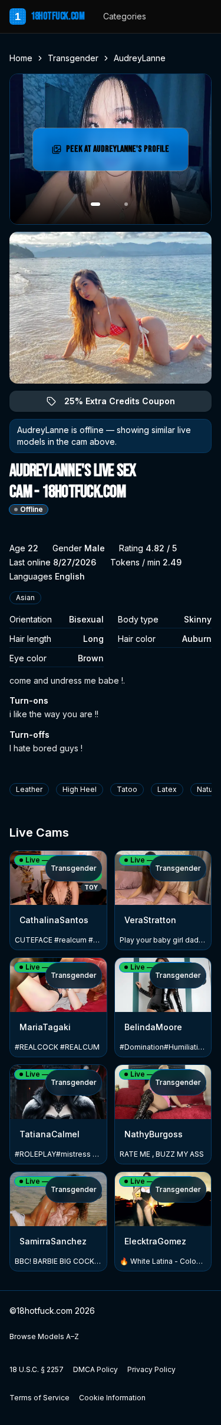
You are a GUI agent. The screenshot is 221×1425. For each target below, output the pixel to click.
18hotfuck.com (49, 16)
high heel (79, 789)
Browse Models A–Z (44, 1336)
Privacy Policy (151, 1369)
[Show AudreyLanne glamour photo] (126, 204)
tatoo (127, 789)
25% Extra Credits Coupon (126, 404)
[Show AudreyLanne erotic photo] (95, 204)
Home (20, 58)
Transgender (73, 58)
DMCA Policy (95, 1369)
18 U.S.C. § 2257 (36, 1369)
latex (167, 789)
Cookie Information (112, 1397)
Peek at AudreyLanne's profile (119, 153)
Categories (124, 16)
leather (29, 789)
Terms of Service (39, 1397)
